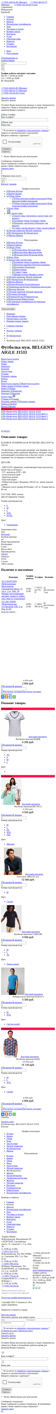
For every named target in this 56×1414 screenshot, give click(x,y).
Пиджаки (11, 1185)
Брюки (10, 1136)
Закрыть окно (7, 168)
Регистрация (12, 53)
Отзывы (10, 44)
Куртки (10, 1134)
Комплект (6, 391)
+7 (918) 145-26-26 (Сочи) (26, 5)
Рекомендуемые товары (17, 321)
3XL (9, 835)
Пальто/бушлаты (14, 1175)
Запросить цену (25, 1331)
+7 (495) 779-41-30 (9, 1276)
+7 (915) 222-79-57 (9, 1251)
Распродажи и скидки (17, 319)
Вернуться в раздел (10, 383)
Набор (4, 388)
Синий (10, 901)
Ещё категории (8, 309)
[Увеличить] (21, 411)
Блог (9, 26)
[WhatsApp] (14, 697)
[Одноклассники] (6, 697)
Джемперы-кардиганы (17, 1178)
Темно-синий (13, 964)
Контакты (11, 34)
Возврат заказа (13, 31)
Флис (9, 1141)
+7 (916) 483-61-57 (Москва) (14, 90)
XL (8, 830)
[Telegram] (10, 697)
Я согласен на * (27, 1328)
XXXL (10, 515)
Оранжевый (12, 525)
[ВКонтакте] (2, 697)
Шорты (10, 1151)
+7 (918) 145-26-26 (9, 1286)
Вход (9, 51)
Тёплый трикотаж (15, 1183)
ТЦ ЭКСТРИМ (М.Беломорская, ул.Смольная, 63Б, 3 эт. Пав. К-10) (12, 605)
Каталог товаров (8, 184)
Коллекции (12, 46)
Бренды (10, 22)
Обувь (9, 1138)
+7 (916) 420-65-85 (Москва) (14, 2)
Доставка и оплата (15, 29)
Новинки (11, 314)
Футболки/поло (14, 1148)
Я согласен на (27, 130)
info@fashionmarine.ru (43, 1270)
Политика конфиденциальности (16, 1297)
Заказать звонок (8, 98)
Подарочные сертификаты (19, 24)
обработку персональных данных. (33, 130)
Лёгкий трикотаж (15, 1146)
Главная (10, 17)
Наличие (5, 393)
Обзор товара (7, 386)
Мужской (5, 534)
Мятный (10, 844)
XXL (9, 513)
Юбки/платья (13, 1190)
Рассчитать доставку (31, 691)
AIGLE (4, 554)
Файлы (4, 404)
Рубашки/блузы (14, 1188)
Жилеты (10, 1180)
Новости (11, 41)
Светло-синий (13, 1024)
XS (8, 755)
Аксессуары (7, 396)
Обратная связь (14, 39)
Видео (4, 406)
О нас (9, 36)
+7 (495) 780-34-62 (9, 1264)
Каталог (10, 19)
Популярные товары (16, 316)
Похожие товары (9, 401)
